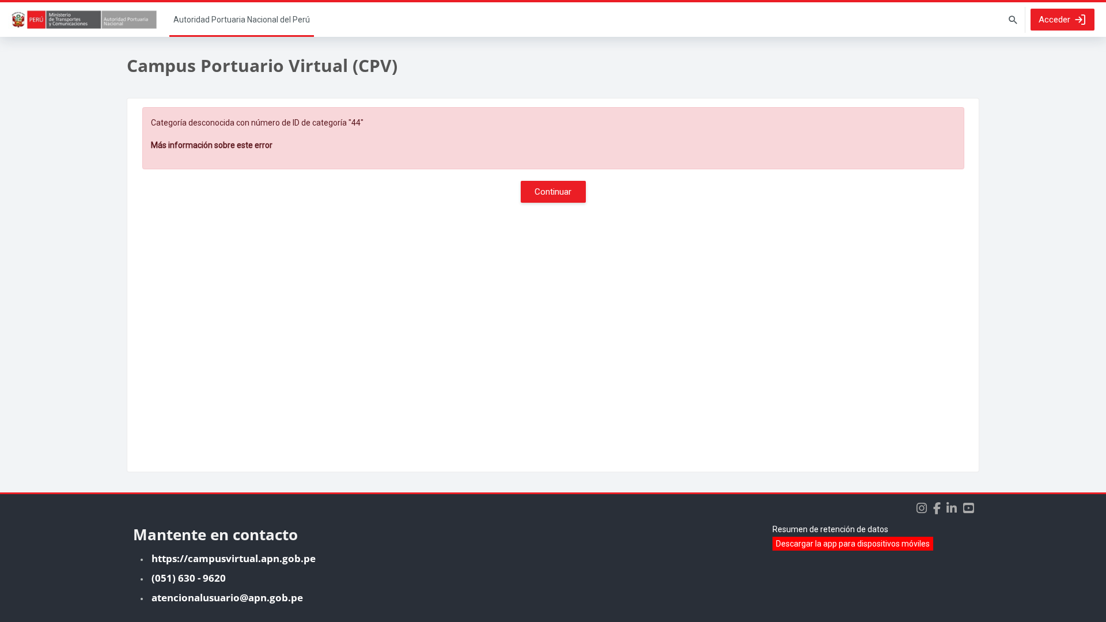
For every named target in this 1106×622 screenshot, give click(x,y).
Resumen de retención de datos (830, 529)
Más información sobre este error (211, 145)
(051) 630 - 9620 (188, 578)
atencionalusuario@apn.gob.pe (227, 597)
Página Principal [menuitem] (241, 19)
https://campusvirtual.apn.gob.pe (233, 558)
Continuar (553, 192)
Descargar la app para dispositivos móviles (853, 543)
